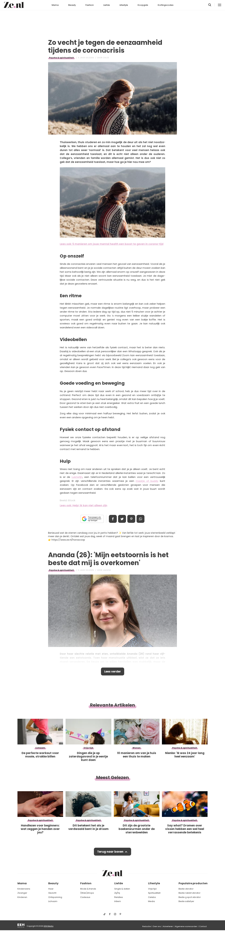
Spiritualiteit (154, 892)
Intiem (117, 901)
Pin (131, 519)
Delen (113, 519)
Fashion (89, 5)
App (140, 519)
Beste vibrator (186, 888)
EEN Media (48, 926)
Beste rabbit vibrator (189, 892)
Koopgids (143, 5)
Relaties (118, 897)
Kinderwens (23, 888)
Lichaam (52, 901)
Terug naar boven (110, 852)
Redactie (146, 926)
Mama (55, 5)
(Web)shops (87, 892)
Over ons (157, 926)
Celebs (152, 897)
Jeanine (107, 570)
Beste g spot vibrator (190, 897)
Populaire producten (193, 883)
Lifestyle (124, 5)
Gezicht (52, 892)
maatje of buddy (147, 481)
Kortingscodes (165, 5)
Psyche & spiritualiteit (61, 57)
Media (151, 901)
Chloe (106, 57)
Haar (51, 888)
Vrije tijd (152, 888)
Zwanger (22, 892)
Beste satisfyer (186, 901)
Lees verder (112, 671)
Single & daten (122, 888)
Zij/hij (117, 892)
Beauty (72, 5)
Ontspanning (55, 897)
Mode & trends (88, 888)
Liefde (106, 5)
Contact (203, 926)
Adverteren (168, 926)
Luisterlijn (77, 477)
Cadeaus (85, 897)
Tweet (122, 519)
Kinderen (22, 897)
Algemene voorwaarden (186, 926)
